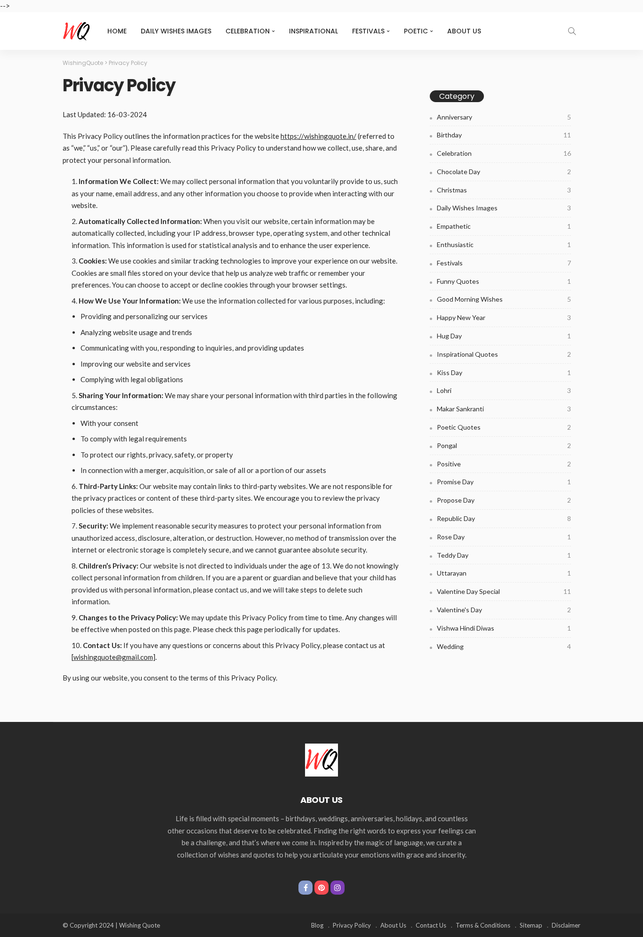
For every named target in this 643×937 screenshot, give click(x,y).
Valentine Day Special (504, 591)
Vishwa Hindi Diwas (504, 628)
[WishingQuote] (321, 759)
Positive (504, 464)
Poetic (416, 31)
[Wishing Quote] (77, 31)
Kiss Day (504, 372)
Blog (317, 925)
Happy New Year (504, 317)
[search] (571, 31)
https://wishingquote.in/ (318, 136)
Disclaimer (566, 925)
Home (117, 31)
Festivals (368, 31)
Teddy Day (504, 555)
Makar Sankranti (504, 409)
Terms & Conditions (483, 925)
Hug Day (504, 336)
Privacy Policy (352, 925)
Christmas (504, 190)
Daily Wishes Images (176, 31)
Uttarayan (504, 573)
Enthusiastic (504, 244)
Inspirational (313, 31)
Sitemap (531, 925)
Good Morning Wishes (504, 299)
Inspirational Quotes (504, 354)
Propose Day (504, 500)
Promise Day (504, 482)
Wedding (504, 646)
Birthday (504, 135)
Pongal (504, 445)
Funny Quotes (504, 281)
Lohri (504, 390)
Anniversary (504, 117)
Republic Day (504, 518)
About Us (464, 31)
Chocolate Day (504, 172)
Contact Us (431, 925)
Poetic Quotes (504, 427)
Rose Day (504, 537)
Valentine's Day (504, 610)
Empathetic (504, 226)
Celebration (247, 31)
